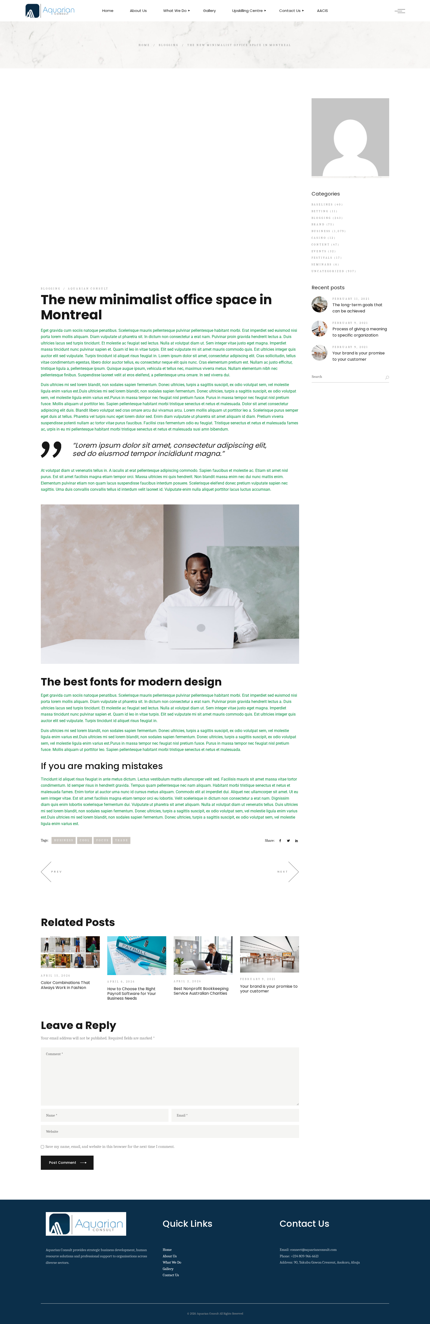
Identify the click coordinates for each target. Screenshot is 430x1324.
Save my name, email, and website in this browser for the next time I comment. (110, 1146)
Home (167, 1249)
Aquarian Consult (88, 288)
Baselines (322, 204)
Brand (318, 224)
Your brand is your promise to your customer (358, 356)
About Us (170, 1256)
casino (319, 238)
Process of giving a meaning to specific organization (359, 332)
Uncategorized (328, 271)
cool (85, 840)
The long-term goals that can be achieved (357, 308)
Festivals (322, 257)
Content (321, 244)
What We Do (172, 1262)
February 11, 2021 (351, 298)
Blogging (169, 45)
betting (320, 211)
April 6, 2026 (121, 981)
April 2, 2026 (188, 981)
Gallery (168, 1269)
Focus (102, 840)
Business (64, 840)
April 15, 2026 (56, 975)
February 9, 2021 (258, 979)
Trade (121, 840)
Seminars (322, 264)
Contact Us (171, 1275)
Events (319, 251)
